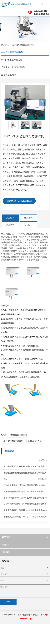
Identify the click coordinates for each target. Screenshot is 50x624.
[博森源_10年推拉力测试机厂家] (11, 4)
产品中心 (5, 45)
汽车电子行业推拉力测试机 (13, 67)
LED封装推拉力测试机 (11, 59)
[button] (42, 102)
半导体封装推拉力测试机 (23, 45)
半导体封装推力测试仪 (13, 441)
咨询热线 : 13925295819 (19, 200)
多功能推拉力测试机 (18, 435)
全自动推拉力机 (35, 441)
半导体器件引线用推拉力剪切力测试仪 (20, 473)
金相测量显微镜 (8, 74)
